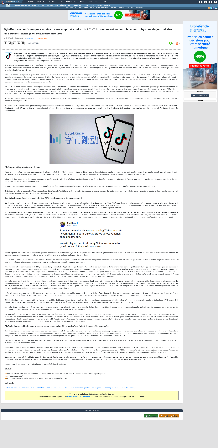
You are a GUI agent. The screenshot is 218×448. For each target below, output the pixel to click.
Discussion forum (201, 95)
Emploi (81, 2)
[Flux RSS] (209, 8)
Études (89, 2)
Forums (30, 2)
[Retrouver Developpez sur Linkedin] (216, 8)
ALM (43, 5)
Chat (61, 2)
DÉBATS (121, 8)
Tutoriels (40, 2)
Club (104, 2)
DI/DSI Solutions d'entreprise (21, 5)
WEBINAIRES (83, 8)
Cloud (34, 5)
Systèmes (107, 5)
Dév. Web (63, 5)
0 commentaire (42, 38)
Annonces (29, 38)
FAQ (48, 2)
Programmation (77, 5)
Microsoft (50, 5)
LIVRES (92, 8)
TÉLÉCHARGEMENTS (102, 8)
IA (38, 5)
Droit (97, 2)
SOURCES (114, 8)
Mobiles (99, 5)
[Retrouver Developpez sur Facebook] (213, 8)
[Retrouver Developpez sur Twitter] (211, 8)
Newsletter (71, 2)
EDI (69, 5)
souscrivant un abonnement (79, 397)
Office (92, 5)
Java (56, 5)
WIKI (127, 8)
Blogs (54, 2)
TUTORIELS (69, 8)
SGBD (86, 5)
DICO (133, 8)
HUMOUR (139, 8)
